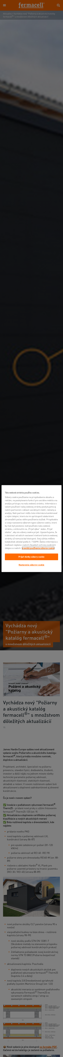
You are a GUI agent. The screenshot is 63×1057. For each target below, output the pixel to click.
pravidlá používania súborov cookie (38, 548)
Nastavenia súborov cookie (31, 565)
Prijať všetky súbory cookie (31, 557)
